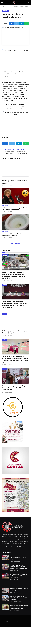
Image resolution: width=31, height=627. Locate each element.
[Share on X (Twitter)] (16, 23)
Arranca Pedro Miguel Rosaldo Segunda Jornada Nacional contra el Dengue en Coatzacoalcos (15, 388)
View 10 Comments (15, 243)
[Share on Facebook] (11, 23)
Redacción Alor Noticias (8, 20)
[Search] (29, 2)
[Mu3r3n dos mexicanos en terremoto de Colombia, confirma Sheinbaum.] (5, 598)
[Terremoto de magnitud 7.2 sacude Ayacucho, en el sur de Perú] (5, 590)
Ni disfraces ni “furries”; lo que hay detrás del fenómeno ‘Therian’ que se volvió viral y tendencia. (14, 182)
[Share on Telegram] (21, 23)
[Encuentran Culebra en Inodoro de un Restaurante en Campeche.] (15, 222)
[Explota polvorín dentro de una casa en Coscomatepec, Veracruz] (15, 321)
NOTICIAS (5, 284)
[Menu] (2, 2)
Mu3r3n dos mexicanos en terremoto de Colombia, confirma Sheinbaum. (18, 598)
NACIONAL (5, 255)
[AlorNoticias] (15, 2)
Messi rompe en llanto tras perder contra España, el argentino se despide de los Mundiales (19, 607)
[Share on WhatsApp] (26, 23)
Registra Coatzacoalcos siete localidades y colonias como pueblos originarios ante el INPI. (18, 566)
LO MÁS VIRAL (6, 10)
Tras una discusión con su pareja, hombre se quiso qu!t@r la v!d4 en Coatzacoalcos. (19, 576)
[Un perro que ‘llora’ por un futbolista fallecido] (15, 36)
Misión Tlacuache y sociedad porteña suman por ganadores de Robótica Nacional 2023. (18, 557)
